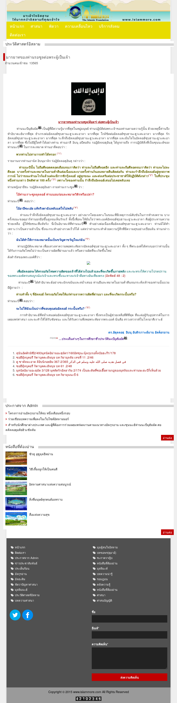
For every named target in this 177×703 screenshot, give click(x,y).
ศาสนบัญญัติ (104, 600)
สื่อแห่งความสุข (39, 514)
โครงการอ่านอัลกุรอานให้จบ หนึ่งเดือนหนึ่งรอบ (39, 413)
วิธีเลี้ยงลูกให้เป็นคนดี (43, 469)
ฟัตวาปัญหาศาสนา (26, 584)
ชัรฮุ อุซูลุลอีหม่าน (41, 454)
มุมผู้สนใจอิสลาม (107, 547)
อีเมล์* (95, 628)
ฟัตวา (53, 26)
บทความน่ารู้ (104, 574)
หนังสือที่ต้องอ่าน (19, 446)
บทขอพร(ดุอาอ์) (106, 553)
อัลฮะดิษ (20, 579)
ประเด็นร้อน (22, 568)
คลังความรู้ (103, 584)
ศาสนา (36, 26)
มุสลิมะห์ (102, 568)
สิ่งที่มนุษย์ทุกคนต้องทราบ (46, 499)
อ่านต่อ (167, 438)
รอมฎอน (102, 579)
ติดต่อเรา (17, 34)
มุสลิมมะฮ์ (21, 590)
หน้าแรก (17, 26)
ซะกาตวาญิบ (104, 558)
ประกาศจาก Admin (21, 405)
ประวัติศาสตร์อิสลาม (22, 43)
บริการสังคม (109, 26)
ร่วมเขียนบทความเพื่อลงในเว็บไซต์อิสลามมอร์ (38, 419)
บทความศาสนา (24, 600)
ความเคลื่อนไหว (78, 26)
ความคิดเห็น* (100, 644)
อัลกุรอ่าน (21, 574)
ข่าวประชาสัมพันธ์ (26, 563)
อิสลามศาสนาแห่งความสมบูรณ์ (50, 484)
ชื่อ (93, 612)
